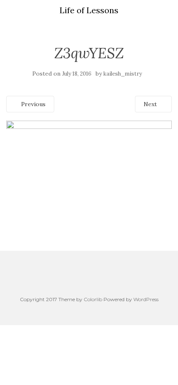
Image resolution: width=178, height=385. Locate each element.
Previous (32, 104)
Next (151, 104)
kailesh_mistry (122, 73)
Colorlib (93, 299)
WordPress (146, 299)
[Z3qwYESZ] (89, 166)
